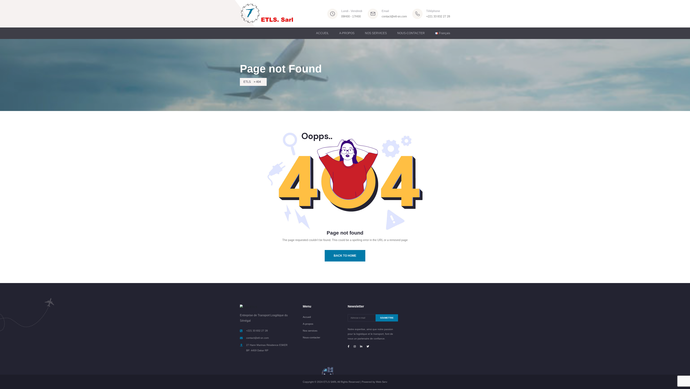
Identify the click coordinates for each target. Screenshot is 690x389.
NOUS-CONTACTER (411, 33)
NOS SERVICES (376, 33)
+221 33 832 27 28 (438, 16)
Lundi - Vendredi (351, 11)
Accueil (307, 317)
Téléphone (433, 11)
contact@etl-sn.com (394, 16)
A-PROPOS (347, 33)
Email (385, 11)
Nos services (310, 330)
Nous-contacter (311, 337)
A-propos (308, 323)
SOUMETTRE (387, 318)
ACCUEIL (322, 33)
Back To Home (345, 255)
